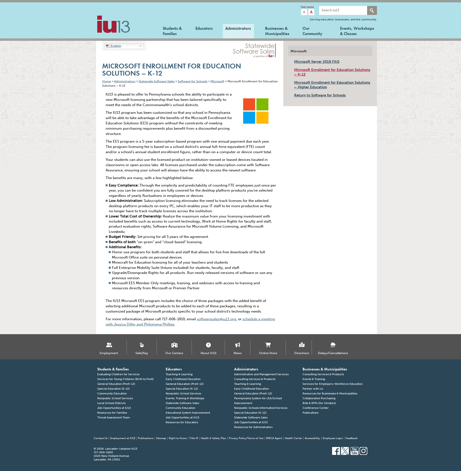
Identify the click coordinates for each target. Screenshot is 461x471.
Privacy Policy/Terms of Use (246, 438)
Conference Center (316, 408)
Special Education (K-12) (113, 388)
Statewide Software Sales (182, 403)
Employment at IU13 (122, 438)
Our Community (312, 30)
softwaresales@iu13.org (216, 319)
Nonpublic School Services (115, 398)
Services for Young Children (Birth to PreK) (125, 379)
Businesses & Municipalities (277, 30)
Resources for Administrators (253, 427)
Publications (310, 412)
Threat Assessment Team (113, 417)
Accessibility (312, 438)
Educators (204, 28)
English (115, 46)
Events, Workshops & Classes (357, 30)
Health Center (293, 438)
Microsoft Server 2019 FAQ (316, 62)
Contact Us (101, 438)
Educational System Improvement (188, 412)
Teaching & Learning (179, 374)
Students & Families (172, 30)
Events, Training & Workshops (185, 398)
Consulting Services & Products (254, 379)
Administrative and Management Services (261, 374)
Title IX (193, 438)
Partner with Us (313, 388)
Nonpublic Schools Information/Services (260, 408)
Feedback (352, 438)
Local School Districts (111, 403)
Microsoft (299, 51)
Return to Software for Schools (320, 95)
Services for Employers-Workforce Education (333, 384)
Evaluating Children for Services (118, 374)
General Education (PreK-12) (116, 384)
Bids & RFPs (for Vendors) (319, 403)
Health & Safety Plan (213, 438)
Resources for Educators (182, 422)
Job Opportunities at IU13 (114, 408)
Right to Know (178, 438)
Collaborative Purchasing (319, 398)
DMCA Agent (274, 438)
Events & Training (314, 379)
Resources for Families (112, 412)
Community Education (112, 393)
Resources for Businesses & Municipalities (330, 393)
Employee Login (333, 438)
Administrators (238, 28)
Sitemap (161, 438)
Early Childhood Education (183, 379)
